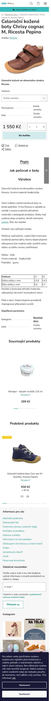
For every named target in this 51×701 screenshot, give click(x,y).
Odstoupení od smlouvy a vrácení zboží (22, 543)
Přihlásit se (13, 604)
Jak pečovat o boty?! (13, 552)
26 (27, 496)
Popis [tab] (24, 161)
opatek (4, 222)
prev (3, 365)
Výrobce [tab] (24, 179)
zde (14, 678)
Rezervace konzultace (14, 560)
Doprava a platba (11, 535)
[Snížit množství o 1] (29, 126)
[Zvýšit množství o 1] (44, 126)
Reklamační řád (10, 522)
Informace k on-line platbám (17, 539)
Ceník (5, 556)
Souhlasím (24, 694)
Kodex (6, 547)
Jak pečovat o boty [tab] (24, 170)
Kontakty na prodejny (13, 530)
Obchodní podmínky (13, 518)
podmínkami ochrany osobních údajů (22, 596)
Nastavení (24, 685)
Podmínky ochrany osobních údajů (20, 526)
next (46, 365)
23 (22, 496)
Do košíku (24, 135)
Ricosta (13, 37)
